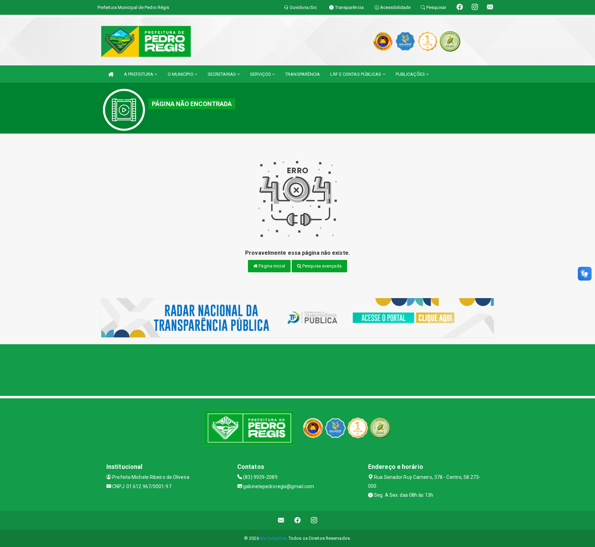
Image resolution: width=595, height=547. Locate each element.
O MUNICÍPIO (181, 74)
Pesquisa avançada (321, 266)
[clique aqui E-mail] (281, 520)
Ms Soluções (273, 538)
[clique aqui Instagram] (314, 520)
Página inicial (271, 266)
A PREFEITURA (139, 74)
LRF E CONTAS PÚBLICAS (356, 74)
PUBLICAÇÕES (411, 74)
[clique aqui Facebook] (298, 520)
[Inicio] (111, 74)
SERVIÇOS (261, 74)
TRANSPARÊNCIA (302, 74)
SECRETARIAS (222, 74)
